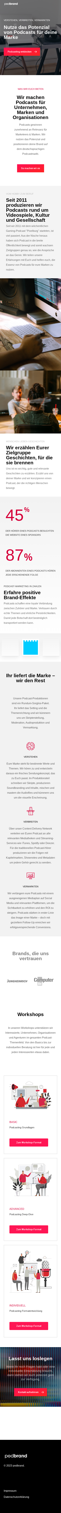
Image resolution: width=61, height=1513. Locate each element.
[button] (22, 52)
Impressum (10, 1490)
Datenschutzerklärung (16, 1497)
